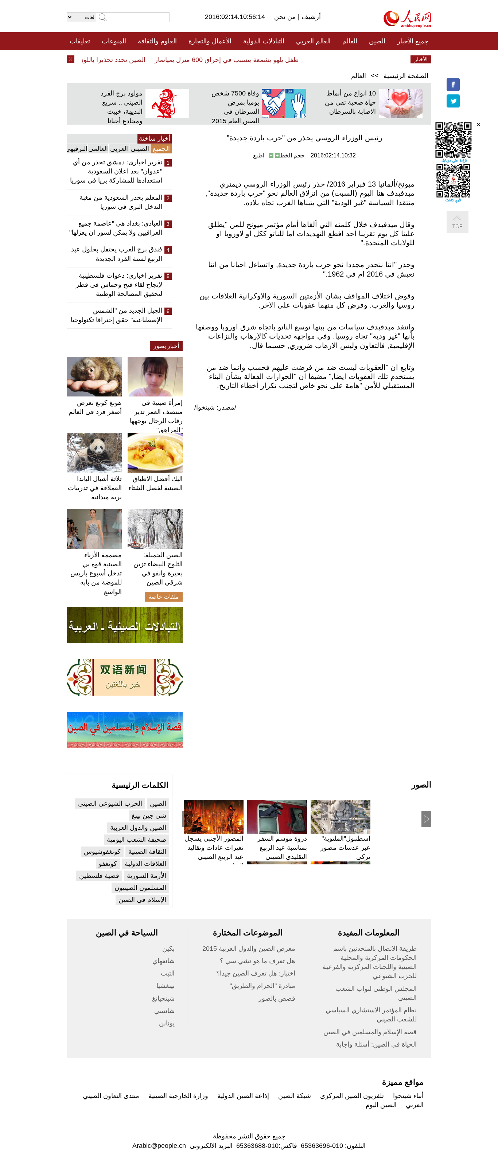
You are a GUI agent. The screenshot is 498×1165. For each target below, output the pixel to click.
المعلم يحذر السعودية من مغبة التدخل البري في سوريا (120, 202)
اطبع (258, 155)
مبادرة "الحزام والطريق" (262, 985)
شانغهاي (163, 961)
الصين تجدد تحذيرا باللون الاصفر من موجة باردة (91, 59)
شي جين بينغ (149, 815)
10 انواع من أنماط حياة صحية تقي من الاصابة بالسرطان (350, 102)
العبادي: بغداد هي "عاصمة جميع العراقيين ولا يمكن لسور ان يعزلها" (115, 228)
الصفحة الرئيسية (406, 75)
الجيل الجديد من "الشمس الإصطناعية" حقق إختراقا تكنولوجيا (116, 315)
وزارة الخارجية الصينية (178, 1095)
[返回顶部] (465, 229)
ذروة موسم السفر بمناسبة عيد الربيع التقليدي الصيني (282, 847)
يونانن (167, 1023)
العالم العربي (313, 41)
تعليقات (80, 41)
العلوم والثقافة (157, 41)
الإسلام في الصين (142, 899)
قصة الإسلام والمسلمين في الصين (370, 1032)
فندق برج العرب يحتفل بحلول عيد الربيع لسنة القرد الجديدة (116, 254)
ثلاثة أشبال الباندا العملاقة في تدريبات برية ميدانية (95, 488)
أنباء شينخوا (408, 1095)
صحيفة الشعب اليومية (136, 839)
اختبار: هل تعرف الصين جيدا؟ (255, 973)
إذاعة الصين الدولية (243, 1095)
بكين (168, 948)
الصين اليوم (381, 1105)
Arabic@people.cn (159, 1145)
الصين (377, 41)
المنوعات (114, 41)
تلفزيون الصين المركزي (352, 1095)
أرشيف (310, 16)
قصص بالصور (276, 998)
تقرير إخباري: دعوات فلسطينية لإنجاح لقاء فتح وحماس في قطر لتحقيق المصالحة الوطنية (119, 284)
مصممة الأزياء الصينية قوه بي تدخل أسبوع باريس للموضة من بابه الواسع (96, 573)
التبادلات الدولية (263, 41)
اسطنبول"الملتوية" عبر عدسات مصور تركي (345, 847)
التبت (168, 973)
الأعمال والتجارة (210, 41)
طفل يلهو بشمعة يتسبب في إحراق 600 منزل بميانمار (236, 59)
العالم (349, 41)
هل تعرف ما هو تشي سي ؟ (257, 961)
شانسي (164, 1011)
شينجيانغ (163, 998)
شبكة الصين (294, 1095)
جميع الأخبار (412, 41)
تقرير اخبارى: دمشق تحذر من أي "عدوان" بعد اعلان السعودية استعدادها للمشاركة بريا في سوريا (116, 171)
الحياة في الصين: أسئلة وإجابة (376, 1044)
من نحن (286, 16)
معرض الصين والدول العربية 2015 (248, 948)
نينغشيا (165, 985)
